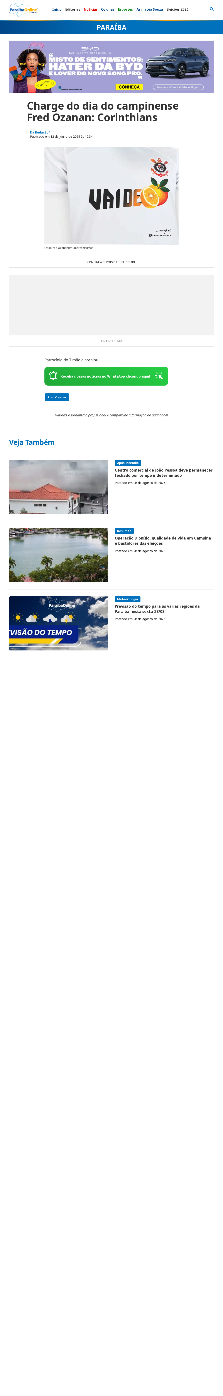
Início (57, 9)
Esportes (125, 9)
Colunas (107, 9)
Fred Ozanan (57, 397)
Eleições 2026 (177, 9)
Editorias (72, 9)
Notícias (91, 9)
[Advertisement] (111, 305)
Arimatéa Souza (150, 9)
